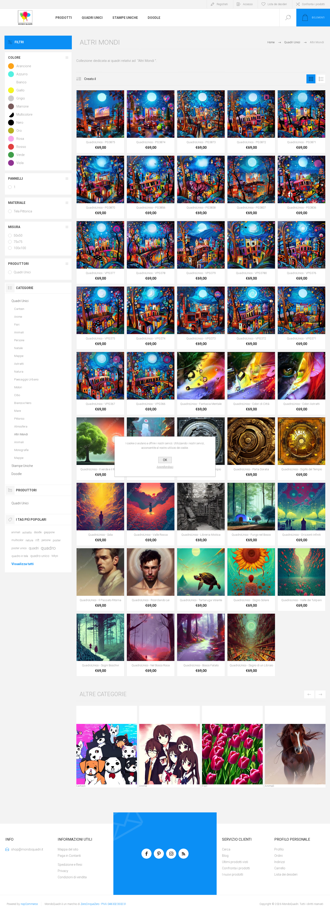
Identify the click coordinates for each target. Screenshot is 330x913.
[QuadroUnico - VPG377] (100, 252)
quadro (48, 548)
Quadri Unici (22, 272)
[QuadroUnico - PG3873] (201, 121)
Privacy (63, 871)
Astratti (19, 363)
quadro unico (39, 556)
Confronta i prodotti (313, 4)
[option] (106, 748)
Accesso (248, 4)
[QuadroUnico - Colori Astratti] (301, 383)
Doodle (16, 474)
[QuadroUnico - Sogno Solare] (251, 579)
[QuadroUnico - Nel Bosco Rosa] (150, 645)
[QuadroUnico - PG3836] (301, 187)
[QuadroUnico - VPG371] (301, 318)
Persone (19, 340)
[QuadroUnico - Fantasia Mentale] (201, 383)
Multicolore (24, 114)
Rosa (20, 138)
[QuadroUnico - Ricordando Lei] (150, 579)
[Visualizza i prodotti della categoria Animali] (295, 754)
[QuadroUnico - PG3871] (301, 121)
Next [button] (320, 694)
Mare (17, 410)
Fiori (204, 786)
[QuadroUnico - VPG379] (201, 252)
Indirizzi (279, 862)
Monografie (21, 450)
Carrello (279, 868)
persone (46, 540)
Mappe (18, 356)
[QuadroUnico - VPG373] (201, 318)
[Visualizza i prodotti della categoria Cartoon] (106, 754)
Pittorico (19, 418)
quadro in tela (19, 556)
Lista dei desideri (285, 874)
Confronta (115, 126)
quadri (34, 548)
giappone (49, 532)
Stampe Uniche (22, 466)
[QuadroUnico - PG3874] (150, 121)
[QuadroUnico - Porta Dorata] (251, 448)
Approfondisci (165, 466)
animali (15, 532)
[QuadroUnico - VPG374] (150, 318)
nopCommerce (29, 904)
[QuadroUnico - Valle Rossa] (150, 514)
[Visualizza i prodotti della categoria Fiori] (232, 754)
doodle (38, 532)
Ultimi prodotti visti (235, 862)
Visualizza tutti (22, 564)
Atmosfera (20, 426)
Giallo (20, 90)
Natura (18, 371)
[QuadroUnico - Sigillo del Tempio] (301, 448)
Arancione (23, 66)
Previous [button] (309, 694)
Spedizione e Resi (70, 864)
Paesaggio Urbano (26, 379)
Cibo (17, 395)
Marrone (22, 106)
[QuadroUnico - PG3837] (251, 187)
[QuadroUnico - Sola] (100, 514)
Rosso (21, 147)
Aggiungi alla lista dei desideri (105, 126)
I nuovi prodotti (232, 874)
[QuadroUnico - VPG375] (100, 318)
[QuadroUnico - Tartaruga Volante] (201, 579)
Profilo (279, 849)
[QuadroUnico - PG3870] (100, 187)
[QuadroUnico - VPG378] (150, 252)
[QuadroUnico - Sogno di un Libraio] (251, 645)
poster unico (18, 548)
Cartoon (81, 786)
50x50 (18, 235)
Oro (19, 130)
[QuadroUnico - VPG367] (100, 383)
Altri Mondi (21, 434)
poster (57, 540)
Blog (225, 855)
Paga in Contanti (69, 855)
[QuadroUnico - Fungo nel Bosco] (251, 514)
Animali (269, 786)
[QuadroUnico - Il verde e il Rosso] (100, 448)
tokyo (55, 555)
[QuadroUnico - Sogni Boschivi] (100, 645)
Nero (19, 122)
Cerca (226, 849)
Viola (20, 163)
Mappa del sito (68, 849)
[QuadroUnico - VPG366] (150, 383)
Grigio (20, 98)
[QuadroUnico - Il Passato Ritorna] (100, 579)
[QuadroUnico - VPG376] (301, 252)
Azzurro (22, 74)
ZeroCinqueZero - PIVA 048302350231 (103, 904)
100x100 (20, 248)
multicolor (17, 540)
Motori (18, 387)
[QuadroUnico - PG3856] (150, 187)
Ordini (278, 855)
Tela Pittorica (23, 211)
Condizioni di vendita (72, 877)
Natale (18, 348)
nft (37, 540)
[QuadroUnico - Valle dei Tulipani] (301, 579)
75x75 (18, 242)
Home (271, 42)
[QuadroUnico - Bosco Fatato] (201, 645)
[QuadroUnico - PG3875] (100, 121)
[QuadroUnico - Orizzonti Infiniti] (301, 514)
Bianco (21, 82)
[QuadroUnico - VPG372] (251, 318)
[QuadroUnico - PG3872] (251, 121)
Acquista (95, 126)
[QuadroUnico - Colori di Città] (251, 383)
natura (29, 540)
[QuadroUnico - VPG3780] (251, 252)
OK (165, 460)
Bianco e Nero (22, 403)
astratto (27, 532)
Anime (143, 786)
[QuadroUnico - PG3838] (201, 187)
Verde (20, 155)
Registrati (222, 4)
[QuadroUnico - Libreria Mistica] (201, 514)
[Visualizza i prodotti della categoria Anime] (169, 754)
